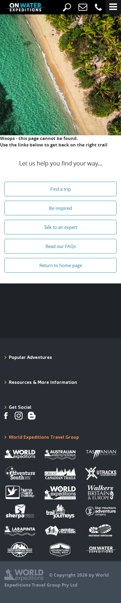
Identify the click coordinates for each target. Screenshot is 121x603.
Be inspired (60, 208)
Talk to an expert (60, 227)
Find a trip (60, 189)
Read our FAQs (61, 246)
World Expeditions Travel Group (44, 437)
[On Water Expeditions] (20, 9)
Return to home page (60, 265)
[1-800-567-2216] (98, 7)
